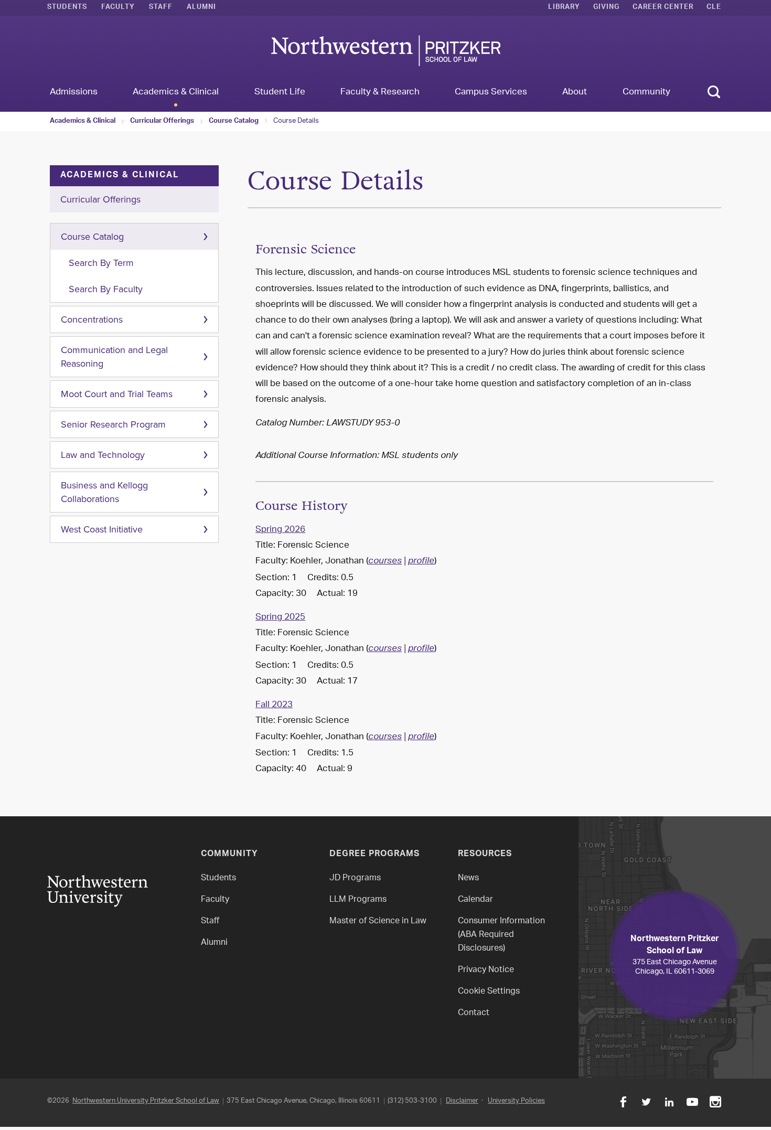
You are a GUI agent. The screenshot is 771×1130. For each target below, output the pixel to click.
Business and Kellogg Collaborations (104, 492)
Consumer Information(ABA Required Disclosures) (501, 935)
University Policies (516, 1100)
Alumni (201, 8)
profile (421, 562)
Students (67, 8)
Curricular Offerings (162, 122)
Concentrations (92, 319)
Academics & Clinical (82, 122)
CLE (713, 8)
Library (564, 8)
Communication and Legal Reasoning (114, 356)
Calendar (475, 900)
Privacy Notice (486, 970)
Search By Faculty (106, 289)
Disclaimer (462, 1100)
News (468, 878)
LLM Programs (358, 900)
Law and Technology (103, 455)
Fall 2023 (274, 705)
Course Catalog (234, 122)
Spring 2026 (280, 529)
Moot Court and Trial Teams (117, 394)
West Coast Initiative (102, 529)
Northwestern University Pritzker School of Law (145, 1100)
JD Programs (355, 878)
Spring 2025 (280, 617)
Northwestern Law (385, 51)
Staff (161, 8)
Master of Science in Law (377, 921)
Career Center (663, 8)
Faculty (118, 8)
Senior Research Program (113, 424)
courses (385, 562)
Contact (473, 1013)
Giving (606, 8)
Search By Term (101, 263)
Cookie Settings (489, 991)
